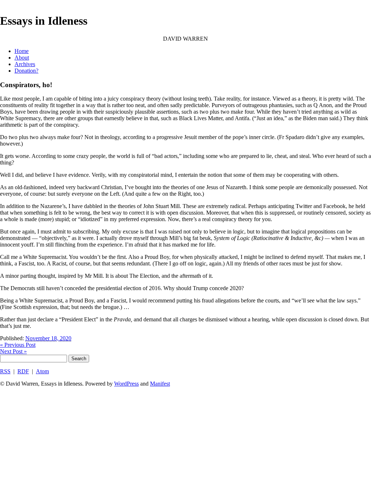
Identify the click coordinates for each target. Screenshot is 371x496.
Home (21, 51)
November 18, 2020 (48, 338)
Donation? (26, 71)
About (21, 57)
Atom (42, 371)
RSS (5, 371)
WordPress (126, 384)
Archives (24, 64)
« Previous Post (18, 345)
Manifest (160, 384)
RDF (23, 371)
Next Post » (13, 351)
